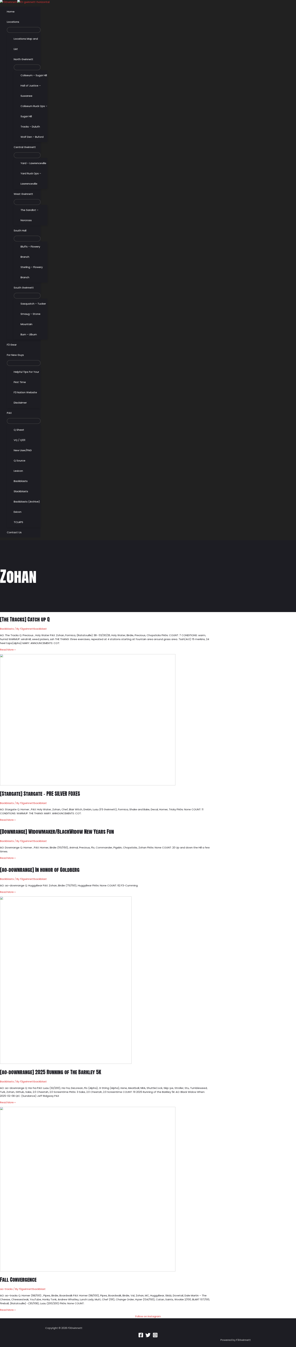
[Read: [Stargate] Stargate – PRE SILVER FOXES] (87, 784)
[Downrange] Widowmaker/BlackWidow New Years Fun (57, 831)
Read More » (8, 649)
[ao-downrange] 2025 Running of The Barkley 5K (50, 1072)
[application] (20, 22)
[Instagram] (155, 1336)
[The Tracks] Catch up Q (25, 619)
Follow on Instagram (148, 1316)
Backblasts (7, 629)
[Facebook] (140, 1336)
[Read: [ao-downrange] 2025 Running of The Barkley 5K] (66, 1063)
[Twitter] (148, 1336)
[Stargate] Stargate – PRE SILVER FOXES (40, 794)
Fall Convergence (18, 1279)
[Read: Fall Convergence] (87, 1270)
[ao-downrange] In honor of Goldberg (39, 870)
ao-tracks (6, 1289)
